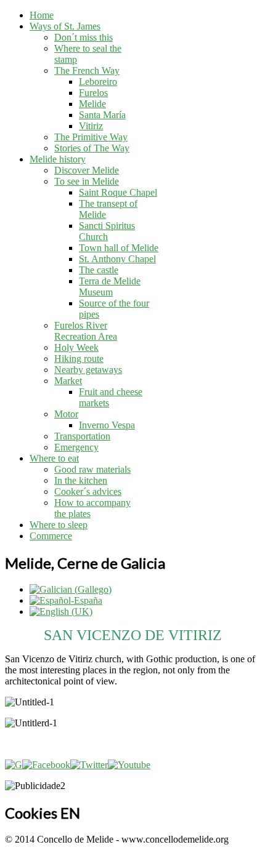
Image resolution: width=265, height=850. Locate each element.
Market (68, 380)
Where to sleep (59, 524)
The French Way (87, 70)
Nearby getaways (88, 369)
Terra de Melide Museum (110, 286)
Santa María (102, 115)
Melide (92, 103)
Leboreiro (98, 81)
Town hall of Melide (118, 248)
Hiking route (79, 358)
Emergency (76, 447)
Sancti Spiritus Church (107, 231)
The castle (98, 270)
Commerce (51, 536)
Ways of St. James (65, 26)
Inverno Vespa (107, 425)
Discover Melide (86, 170)
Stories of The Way (91, 148)
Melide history (58, 159)
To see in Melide (86, 181)
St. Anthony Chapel (117, 259)
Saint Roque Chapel (118, 192)
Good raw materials (92, 469)
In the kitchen (80, 480)
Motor (66, 414)
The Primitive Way (91, 137)
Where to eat (54, 458)
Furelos (93, 92)
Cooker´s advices (87, 491)
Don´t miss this (83, 37)
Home (42, 15)
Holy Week (76, 347)
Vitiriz (91, 126)
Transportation (82, 436)
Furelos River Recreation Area (85, 331)
